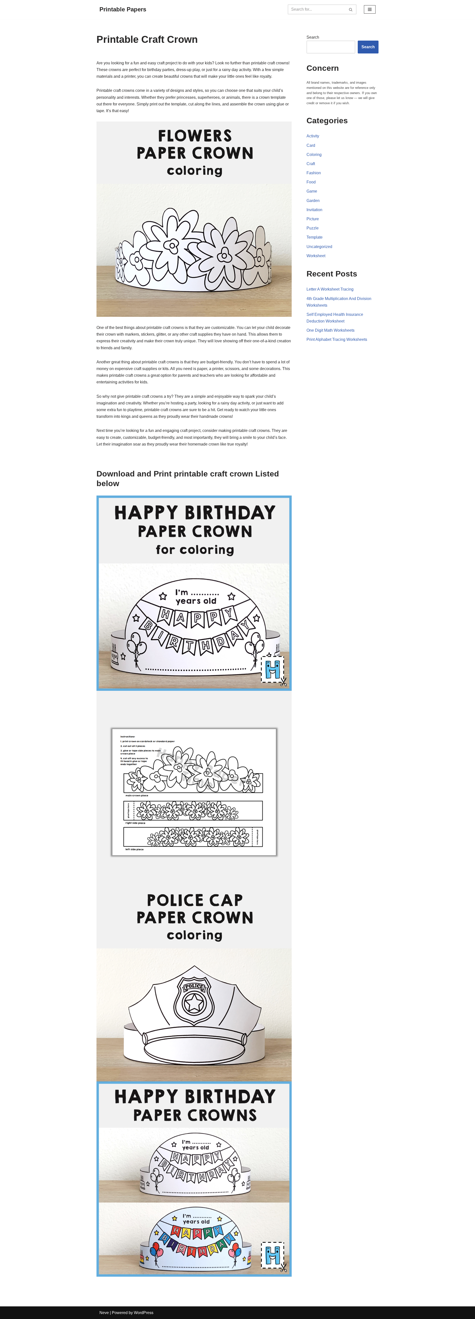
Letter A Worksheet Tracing (330, 289)
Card (311, 145)
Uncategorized (319, 247)
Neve (104, 1313)
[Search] (350, 9)
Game (312, 191)
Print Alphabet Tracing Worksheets (337, 339)
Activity (313, 136)
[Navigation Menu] (370, 9)
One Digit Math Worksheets (331, 330)
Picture (313, 219)
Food (311, 182)
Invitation (314, 210)
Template (315, 237)
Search (313, 37)
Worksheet (316, 256)
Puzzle (313, 228)
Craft (311, 164)
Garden (313, 201)
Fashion (314, 173)
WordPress (143, 1313)
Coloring (314, 154)
